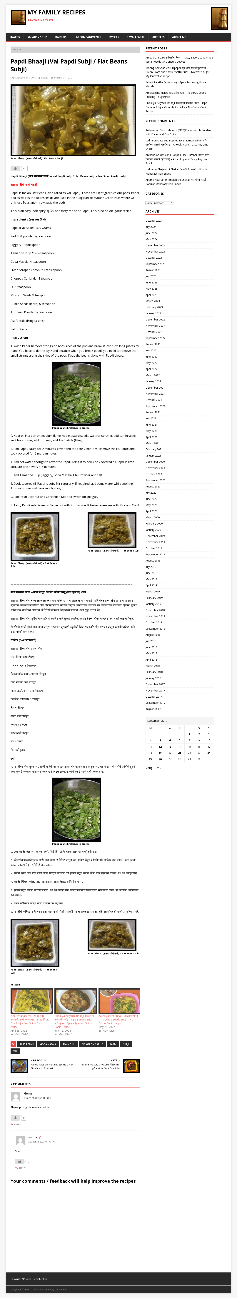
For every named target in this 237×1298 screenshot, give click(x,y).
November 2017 (155, 690)
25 (150, 759)
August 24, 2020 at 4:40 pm (41, 1141)
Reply (17, 1124)
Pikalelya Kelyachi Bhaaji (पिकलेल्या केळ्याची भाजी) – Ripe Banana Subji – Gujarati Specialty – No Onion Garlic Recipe (74, 1021)
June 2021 (151, 424)
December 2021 (155, 387)
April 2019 (151, 585)
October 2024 (154, 220)
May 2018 (151, 653)
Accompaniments (88, 37)
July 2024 (151, 226)
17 (208, 746)
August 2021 (153, 412)
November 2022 (155, 326)
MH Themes (61, 1289)
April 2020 (151, 511)
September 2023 (155, 264)
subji (126, 1044)
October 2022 (154, 332)
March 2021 (153, 443)
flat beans (27, 1044)
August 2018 (153, 635)
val (15, 1051)
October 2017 (154, 696)
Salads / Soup (37, 37)
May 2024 (151, 239)
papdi (113, 1044)
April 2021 (151, 437)
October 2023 (154, 257)
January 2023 (153, 313)
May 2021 (151, 430)
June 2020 (151, 499)
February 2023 (154, 307)
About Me (179, 37)
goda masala (48, 1044)
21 (179, 752)
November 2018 (155, 616)
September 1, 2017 (25, 77)
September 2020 (155, 480)
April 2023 (151, 295)
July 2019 (151, 567)
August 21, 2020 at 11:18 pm (37, 1098)
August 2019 (153, 560)
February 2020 (154, 523)
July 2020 (151, 492)
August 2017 (153, 709)
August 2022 (153, 344)
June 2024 (151, 233)
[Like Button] (15, 168)
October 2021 (154, 400)
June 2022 (151, 356)
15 (189, 746)
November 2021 (155, 393)
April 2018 (151, 659)
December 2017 (155, 684)
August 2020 (153, 486)
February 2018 (154, 672)
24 (208, 752)
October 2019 (154, 548)
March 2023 (153, 301)
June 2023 (151, 282)
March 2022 (153, 375)
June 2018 (151, 647)
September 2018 (155, 628)
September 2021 (155, 406)
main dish (69, 1044)
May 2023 (151, 288)
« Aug (149, 768)
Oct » (157, 768)
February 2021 (154, 449)
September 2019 (155, 554)
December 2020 (155, 461)
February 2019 (154, 597)
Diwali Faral (136, 37)
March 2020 (153, 517)
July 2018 (151, 641)
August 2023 (153, 270)
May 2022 (151, 363)
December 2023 (155, 245)
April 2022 (151, 369)
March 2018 (153, 665)
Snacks (15, 37)
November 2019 (155, 542)
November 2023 (155, 251)
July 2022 (151, 350)
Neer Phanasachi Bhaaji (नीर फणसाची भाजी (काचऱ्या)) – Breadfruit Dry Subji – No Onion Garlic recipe (30, 1021)
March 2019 (153, 591)
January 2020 (153, 530)
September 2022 (155, 338)
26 (160, 759)
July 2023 (151, 276)
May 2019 (151, 579)
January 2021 (153, 455)
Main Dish (61, 37)
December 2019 (155, 536)
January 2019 (153, 604)
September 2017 (155, 702)
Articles (158, 37)
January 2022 (153, 381)
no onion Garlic (92, 1044)
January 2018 (153, 678)
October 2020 (154, 474)
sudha (44, 77)
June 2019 (151, 573)
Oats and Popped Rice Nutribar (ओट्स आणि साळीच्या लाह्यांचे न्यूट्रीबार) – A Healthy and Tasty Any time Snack (177, 145)
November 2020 (155, 468)
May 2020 (151, 505)
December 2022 (155, 319)
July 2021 (151, 418)
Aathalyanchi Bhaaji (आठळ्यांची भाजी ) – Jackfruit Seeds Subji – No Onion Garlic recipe (118, 1019)
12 (160, 746)
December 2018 (155, 610)
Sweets (114, 37)
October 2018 (154, 622)
